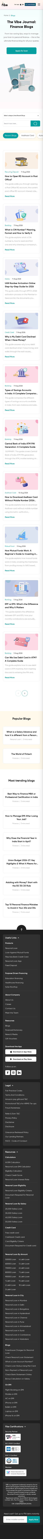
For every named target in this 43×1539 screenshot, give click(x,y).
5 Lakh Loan (24, 1264)
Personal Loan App (13, 961)
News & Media (11, 1034)
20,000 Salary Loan (13, 1209)
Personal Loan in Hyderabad (17, 1313)
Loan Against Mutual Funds (17, 952)
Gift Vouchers (11, 1038)
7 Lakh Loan (24, 1272)
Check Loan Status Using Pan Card (20, 1366)
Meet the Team (11, 1013)
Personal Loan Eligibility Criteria (18, 1190)
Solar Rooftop (11, 987)
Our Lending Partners (14, 1136)
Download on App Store (22, 1052)
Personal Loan (11, 948)
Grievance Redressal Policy (16, 1132)
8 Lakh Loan (24, 1276)
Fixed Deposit (11, 965)
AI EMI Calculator (12, 1162)
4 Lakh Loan (24, 1259)
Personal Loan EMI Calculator (18, 1167)
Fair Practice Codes (13, 1091)
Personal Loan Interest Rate (17, 1179)
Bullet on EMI (10, 1407)
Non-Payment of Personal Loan (18, 1370)
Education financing (14, 978)
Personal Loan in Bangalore (17, 1309)
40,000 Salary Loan (13, 1217)
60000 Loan (10, 1264)
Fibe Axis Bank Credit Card (16, 957)
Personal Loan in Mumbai (16, 1300)
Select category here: (10, 115)
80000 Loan (10, 1272)
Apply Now (33, 1519)
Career (8, 1004)
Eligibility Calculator (13, 1171)
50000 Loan (10, 1259)
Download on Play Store (22, 1059)
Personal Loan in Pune (14, 1322)
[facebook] (7, 1072)
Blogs (7, 1026)
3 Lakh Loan (10, 1289)
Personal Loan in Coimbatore (17, 1335)
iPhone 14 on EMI (12, 1415)
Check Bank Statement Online (18, 1374)
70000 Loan (10, 1268)
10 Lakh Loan (24, 1285)
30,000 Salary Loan (13, 1213)
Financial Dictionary (13, 1030)
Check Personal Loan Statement (19, 1357)
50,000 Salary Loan (13, 1222)
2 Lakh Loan (10, 1285)
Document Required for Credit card (20, 1245)
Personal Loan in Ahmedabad (18, 1326)
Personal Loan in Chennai (16, 1318)
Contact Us (10, 1008)
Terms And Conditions (14, 1095)
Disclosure (9, 1126)
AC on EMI (9, 1398)
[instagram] (13, 1072)
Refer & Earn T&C (12, 1114)
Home (6, 15)
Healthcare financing (14, 982)
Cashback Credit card (15, 1237)
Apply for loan (21, 51)
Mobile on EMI (11, 1394)
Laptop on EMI (11, 1411)
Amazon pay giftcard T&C (16, 1099)
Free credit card (12, 1233)
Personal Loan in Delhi (14, 1305)
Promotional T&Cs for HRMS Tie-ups (20, 1103)
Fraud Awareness (12, 1108)
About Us (9, 1000)
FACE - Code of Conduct (16, 1141)
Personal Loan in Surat (14, 1330)
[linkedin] (19, 1072)
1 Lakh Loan (10, 1281)
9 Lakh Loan (24, 1281)
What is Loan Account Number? (19, 1361)
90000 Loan (10, 1276)
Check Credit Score (13, 1175)
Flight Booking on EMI (14, 1390)
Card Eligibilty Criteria (14, 1241)
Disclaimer (9, 1122)
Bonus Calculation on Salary (17, 1379)
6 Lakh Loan (24, 1268)
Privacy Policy (11, 1118)
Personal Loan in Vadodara (17, 1339)
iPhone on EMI (11, 1403)
